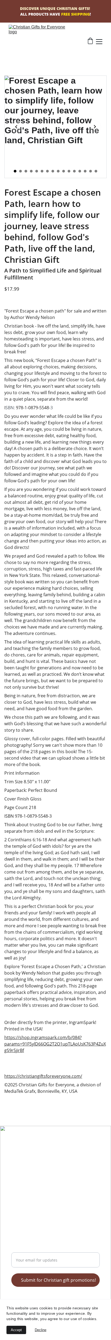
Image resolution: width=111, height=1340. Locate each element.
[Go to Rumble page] (22, 1157)
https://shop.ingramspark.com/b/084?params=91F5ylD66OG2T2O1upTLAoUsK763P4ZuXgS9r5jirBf (55, 1043)
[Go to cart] (90, 41)
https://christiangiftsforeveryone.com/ (43, 1076)
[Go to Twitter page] (14, 1157)
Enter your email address (37, 1249)
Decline (40, 1330)
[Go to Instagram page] (43, 1157)
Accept (16, 1330)
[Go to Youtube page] (36, 1157)
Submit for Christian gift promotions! (58, 1280)
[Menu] (99, 41)
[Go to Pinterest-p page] (29, 1157)
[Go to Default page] (50, 1157)
